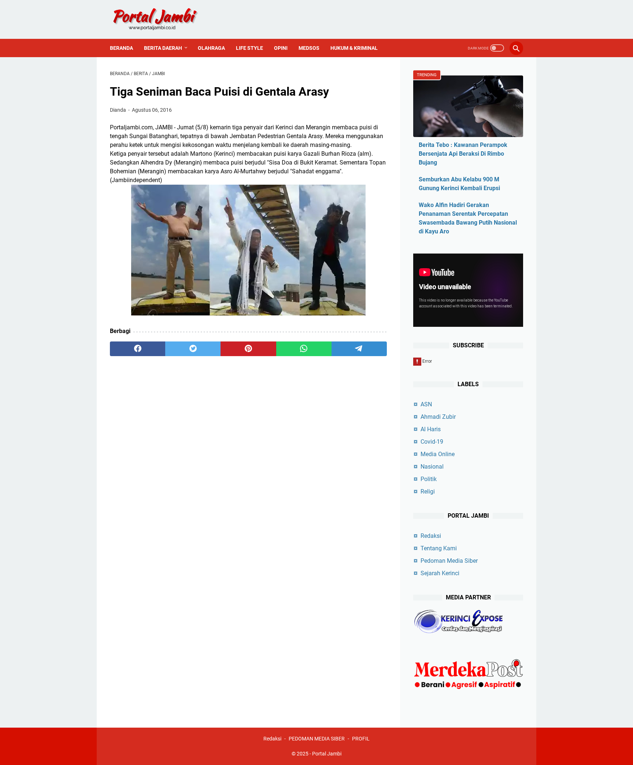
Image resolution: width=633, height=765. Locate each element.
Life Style (249, 48)
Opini (281, 48)
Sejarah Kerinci (440, 573)
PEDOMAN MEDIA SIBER (317, 739)
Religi (428, 491)
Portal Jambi (326, 754)
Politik (429, 479)
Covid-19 (432, 441)
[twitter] (193, 348)
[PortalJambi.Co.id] (162, 19)
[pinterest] (248, 348)
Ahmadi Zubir (438, 416)
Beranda (121, 48)
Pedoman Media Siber (449, 560)
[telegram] (359, 348)
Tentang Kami (439, 548)
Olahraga (211, 48)
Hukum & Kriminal (354, 48)
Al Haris (431, 429)
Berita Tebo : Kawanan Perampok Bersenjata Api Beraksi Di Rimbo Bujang (463, 153)
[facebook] (137, 348)
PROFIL (361, 739)
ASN (426, 404)
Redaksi (431, 535)
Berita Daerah (163, 48)
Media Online (438, 454)
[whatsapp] (304, 348)
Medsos (309, 48)
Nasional (432, 466)
